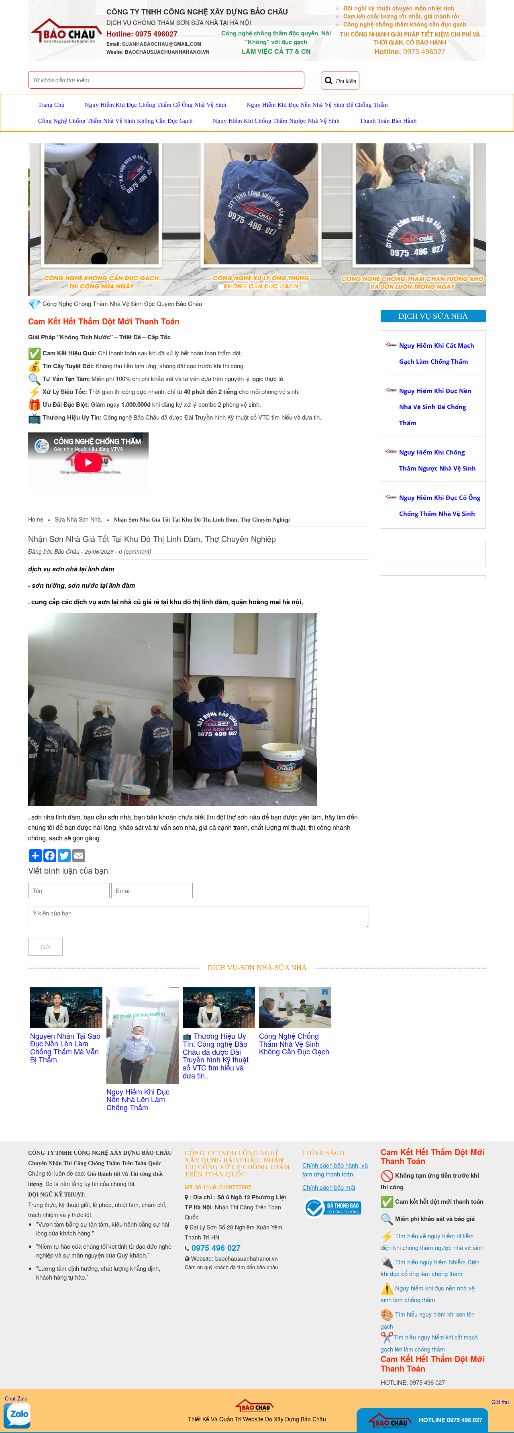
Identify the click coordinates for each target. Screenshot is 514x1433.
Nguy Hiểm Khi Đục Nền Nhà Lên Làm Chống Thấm (137, 1099)
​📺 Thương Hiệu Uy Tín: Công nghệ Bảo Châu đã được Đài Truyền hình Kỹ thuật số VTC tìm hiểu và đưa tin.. (216, 1055)
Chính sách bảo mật (328, 1187)
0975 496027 (156, 34)
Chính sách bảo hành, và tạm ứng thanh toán (335, 1169)
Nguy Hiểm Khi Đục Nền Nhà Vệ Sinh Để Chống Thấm (317, 105)
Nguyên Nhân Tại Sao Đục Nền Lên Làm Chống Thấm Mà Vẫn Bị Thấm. (65, 1047)
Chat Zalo (16, 1398)
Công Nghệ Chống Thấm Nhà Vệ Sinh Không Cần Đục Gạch (115, 121)
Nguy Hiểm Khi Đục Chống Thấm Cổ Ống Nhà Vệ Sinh (155, 105)
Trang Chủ (51, 105)
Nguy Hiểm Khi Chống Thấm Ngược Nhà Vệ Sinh (276, 121)
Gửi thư (500, 1402)
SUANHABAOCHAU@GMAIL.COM (161, 43)
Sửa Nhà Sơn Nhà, (78, 519)
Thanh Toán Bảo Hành (388, 121)
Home (35, 519)
